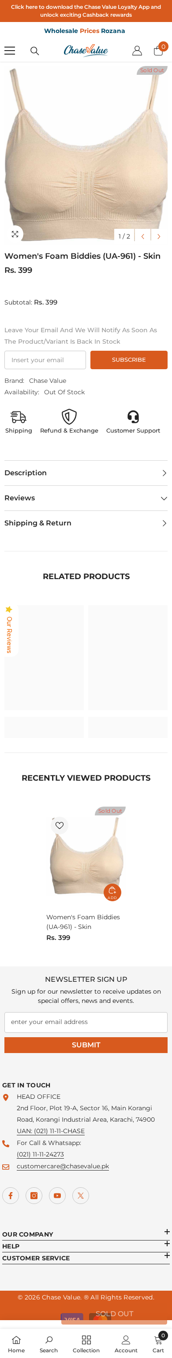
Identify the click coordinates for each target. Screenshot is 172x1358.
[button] (142, 236)
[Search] (35, 51)
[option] (86, 155)
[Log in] (137, 50)
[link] (44, 722)
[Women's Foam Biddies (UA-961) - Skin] (86, 856)
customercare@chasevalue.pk (63, 1166)
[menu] (9, 50)
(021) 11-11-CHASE (59, 1131)
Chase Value (47, 381)
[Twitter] (80, 1195)
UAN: (25, 1131)
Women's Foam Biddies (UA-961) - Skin (83, 922)
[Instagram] (34, 1195)
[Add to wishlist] (59, 825)
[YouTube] (57, 1195)
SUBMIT (86, 1045)
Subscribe (129, 359)
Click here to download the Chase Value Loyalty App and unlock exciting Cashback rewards (86, 11)
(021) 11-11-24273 (40, 1154)
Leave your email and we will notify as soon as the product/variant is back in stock (80, 335)
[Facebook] (10, 1195)
